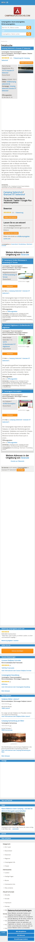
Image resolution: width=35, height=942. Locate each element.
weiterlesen (15, 829)
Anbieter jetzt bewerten (26, 62)
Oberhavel (29, 244)
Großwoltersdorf (6, 387)
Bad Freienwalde (9, 668)
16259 (3, 668)
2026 (4, 932)
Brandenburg (22, 244)
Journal (3, 834)
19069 (3, 708)
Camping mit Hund (16, 186)
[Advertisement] (17, 114)
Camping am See (6, 186)
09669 (3, 730)
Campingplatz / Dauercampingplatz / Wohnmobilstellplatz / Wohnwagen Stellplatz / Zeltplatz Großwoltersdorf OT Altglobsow (15, 332)
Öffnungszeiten (12, 311)
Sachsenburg (8, 730)
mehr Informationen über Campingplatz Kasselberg (15, 687)
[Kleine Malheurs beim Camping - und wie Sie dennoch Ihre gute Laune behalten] (13, 825)
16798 (5, 275)
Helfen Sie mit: (6, 645)
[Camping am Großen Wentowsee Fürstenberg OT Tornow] (25, 279)
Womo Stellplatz (17, 187)
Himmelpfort (11, 403)
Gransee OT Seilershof (23, 48)
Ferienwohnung (15, 382)
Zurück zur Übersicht (17, 461)
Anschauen (10, 286)
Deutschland (14, 244)
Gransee (4, 245)
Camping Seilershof (13, 192)
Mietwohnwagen (6, 316)
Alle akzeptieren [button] (21, 931)
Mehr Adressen (5, 691)
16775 (4, 70)
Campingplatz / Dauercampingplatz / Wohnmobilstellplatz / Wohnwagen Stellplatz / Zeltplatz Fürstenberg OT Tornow (15, 267)
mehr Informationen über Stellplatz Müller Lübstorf (15, 716)
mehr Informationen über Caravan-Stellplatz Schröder (16, 670)
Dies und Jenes (6, 838)
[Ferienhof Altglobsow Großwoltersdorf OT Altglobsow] (25, 344)
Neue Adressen (6, 696)
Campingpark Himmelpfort (12, 391)
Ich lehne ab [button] (21, 935)
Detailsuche (4, 41)
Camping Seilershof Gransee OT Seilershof (9, 88)
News (3, 805)
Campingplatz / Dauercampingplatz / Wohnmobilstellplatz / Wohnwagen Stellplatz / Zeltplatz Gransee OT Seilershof (17, 53)
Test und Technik (6, 800)
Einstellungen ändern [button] (21, 939)
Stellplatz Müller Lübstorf (10, 699)
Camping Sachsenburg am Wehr (12, 721)
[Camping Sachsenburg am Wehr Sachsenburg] (14, 745)
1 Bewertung (19, 212)
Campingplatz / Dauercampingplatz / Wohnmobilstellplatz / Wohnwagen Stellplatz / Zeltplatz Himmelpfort (15, 396)
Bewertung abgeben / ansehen (9, 640)
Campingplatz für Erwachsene (10, 315)
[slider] (5, 58)
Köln (6, 684)
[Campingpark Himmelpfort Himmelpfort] (25, 407)
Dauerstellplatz (25, 186)
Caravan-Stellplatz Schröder (11, 660)
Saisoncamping (23, 382)
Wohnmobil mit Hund (7, 187)
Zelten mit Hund (6, 317)
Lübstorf (7, 708)
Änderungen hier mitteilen (11, 233)
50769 (3, 684)
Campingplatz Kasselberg (10, 675)
